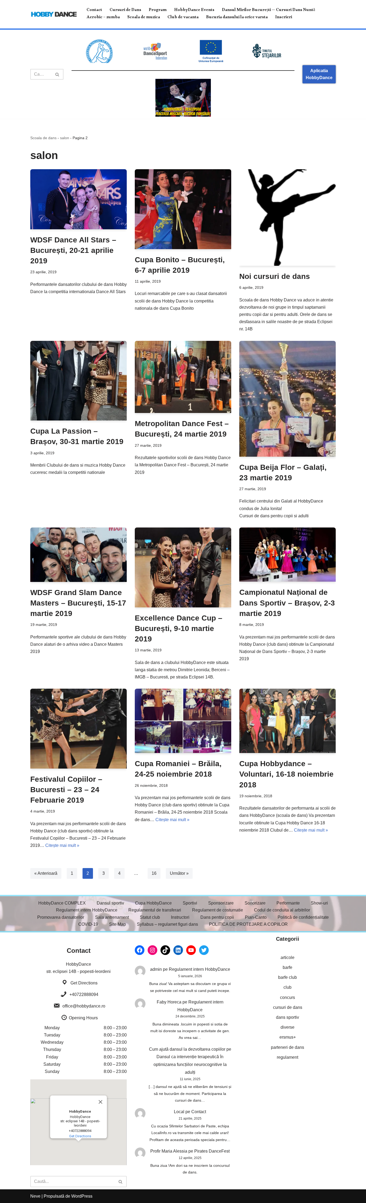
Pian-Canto (256, 917)
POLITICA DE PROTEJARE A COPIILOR (248, 924)
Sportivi (190, 903)
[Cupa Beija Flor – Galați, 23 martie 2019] (287, 399)
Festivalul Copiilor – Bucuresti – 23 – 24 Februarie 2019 (66, 789)
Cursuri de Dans (125, 10)
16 (154, 873)
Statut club (150, 917)
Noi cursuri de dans (274, 276)
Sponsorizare (221, 903)
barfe (287, 967)
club (287, 987)
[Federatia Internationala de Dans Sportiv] (155, 51)
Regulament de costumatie (217, 910)
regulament (287, 1057)
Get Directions (84, 983)
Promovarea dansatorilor (60, 917)
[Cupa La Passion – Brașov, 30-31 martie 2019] (78, 381)
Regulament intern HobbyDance (86, 910)
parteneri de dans (287, 1047)
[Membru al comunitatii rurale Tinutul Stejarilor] (266, 51)
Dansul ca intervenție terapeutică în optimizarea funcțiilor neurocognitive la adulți (190, 1064)
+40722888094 (83, 994)
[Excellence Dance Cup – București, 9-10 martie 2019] (183, 567)
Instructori (180, 917)
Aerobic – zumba (103, 17)
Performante (288, 903)
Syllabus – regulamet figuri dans (167, 924)
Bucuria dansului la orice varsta (237, 17)
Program (158, 10)
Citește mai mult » (62, 845)
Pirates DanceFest (212, 1151)
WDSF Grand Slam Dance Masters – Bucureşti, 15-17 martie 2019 (78, 603)
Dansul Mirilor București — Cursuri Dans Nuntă (268, 10)
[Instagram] (152, 950)
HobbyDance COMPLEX (62, 903)
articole (287, 957)
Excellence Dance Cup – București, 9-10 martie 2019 (178, 628)
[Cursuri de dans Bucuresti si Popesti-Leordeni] (183, 98)
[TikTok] (165, 950)
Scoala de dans (43, 138)
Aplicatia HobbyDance (319, 74)
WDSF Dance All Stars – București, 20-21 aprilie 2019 (73, 250)
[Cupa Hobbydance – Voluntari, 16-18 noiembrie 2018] (287, 721)
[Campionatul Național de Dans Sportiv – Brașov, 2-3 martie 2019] (287, 554)
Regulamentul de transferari (154, 910)
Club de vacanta (183, 17)
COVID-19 (88, 924)
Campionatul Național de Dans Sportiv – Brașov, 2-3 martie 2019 (287, 602)
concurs (287, 997)
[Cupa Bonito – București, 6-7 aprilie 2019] (183, 209)
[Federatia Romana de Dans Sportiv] (99, 51)
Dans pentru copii (217, 917)
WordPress (81, 1196)
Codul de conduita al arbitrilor (282, 910)
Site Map (117, 924)
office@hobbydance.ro (83, 1006)
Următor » (179, 873)
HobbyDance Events (194, 10)
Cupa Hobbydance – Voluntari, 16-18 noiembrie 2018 (286, 774)
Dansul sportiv (110, 903)
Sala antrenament (112, 917)
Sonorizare (255, 903)
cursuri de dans (287, 1007)
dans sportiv (287, 1017)
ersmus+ (287, 1037)
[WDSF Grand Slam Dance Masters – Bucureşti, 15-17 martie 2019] (78, 554)
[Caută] (57, 74)
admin (156, 969)
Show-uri (319, 903)
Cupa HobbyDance (153, 903)
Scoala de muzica (143, 17)
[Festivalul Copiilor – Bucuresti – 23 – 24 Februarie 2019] (78, 729)
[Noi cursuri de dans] (287, 217)
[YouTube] (191, 950)
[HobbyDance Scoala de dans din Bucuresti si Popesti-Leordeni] (53, 14)
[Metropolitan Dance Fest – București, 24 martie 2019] (183, 377)
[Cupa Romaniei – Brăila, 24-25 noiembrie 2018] (183, 721)
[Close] (100, 1101)
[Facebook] (139, 950)
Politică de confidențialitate (303, 917)
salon (64, 138)
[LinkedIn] (178, 950)
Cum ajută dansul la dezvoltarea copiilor (187, 1049)
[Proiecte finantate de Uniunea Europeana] (210, 51)
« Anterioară (45, 873)
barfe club (287, 977)
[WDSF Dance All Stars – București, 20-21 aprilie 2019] (78, 199)
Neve (35, 1196)
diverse (287, 1027)
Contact (94, 10)
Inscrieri (283, 17)
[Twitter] (204, 950)
